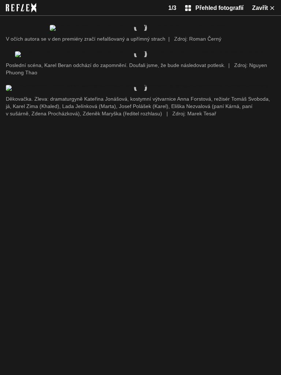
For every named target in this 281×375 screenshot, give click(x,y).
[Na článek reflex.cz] (21, 7)
